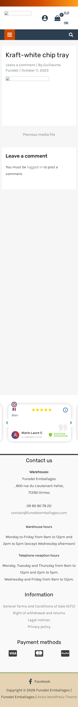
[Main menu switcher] (9, 34)
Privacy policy (39, 626)
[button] (71, 35)
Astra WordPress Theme (57, 697)
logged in (35, 167)
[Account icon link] (45, 18)
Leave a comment (20, 65)
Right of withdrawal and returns (39, 613)
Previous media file (39, 134)
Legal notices (39, 620)
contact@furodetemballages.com (39, 512)
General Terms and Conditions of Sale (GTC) (39, 606)
